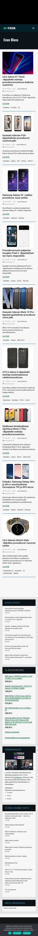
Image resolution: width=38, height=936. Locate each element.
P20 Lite (23, 161)
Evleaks (13, 510)
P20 (18, 161)
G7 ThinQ (13, 107)
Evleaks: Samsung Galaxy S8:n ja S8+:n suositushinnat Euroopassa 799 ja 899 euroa (18, 484)
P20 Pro (30, 161)
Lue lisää (5, 103)
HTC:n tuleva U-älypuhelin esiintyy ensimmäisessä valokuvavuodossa (16, 375)
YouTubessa (17, 777)
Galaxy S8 (20, 510)
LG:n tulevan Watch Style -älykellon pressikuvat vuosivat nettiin (18, 543)
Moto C (19, 457)
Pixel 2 (19, 281)
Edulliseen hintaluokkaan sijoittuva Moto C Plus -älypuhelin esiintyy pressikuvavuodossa (15, 430)
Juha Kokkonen (22, 89)
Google (13, 281)
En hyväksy (17, 933)
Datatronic (15, 670)
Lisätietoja (27, 933)
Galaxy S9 (14, 218)
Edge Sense (6, 400)
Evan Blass (6, 107)
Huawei (13, 161)
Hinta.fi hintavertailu (10, 908)
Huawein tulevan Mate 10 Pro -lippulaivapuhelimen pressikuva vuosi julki (18, 315)
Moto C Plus (26, 457)
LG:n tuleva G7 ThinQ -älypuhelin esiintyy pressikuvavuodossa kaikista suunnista (17, 80)
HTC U (22, 400)
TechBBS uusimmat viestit (17, 807)
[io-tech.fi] (9, 28)
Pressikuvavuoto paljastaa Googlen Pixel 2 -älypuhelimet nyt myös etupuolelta (18, 253)
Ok (10, 933)
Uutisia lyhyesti (12, 602)
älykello (16, 573)
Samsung (21, 218)
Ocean (27, 400)
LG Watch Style (7, 573)
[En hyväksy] (36, 930)
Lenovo (13, 457)
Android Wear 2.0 (8, 570)
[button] (33, 28)
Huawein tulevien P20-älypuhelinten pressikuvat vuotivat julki (15, 138)
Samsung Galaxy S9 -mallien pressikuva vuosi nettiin (17, 196)
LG (19, 107)
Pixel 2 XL (26, 281)
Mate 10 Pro (20, 340)
